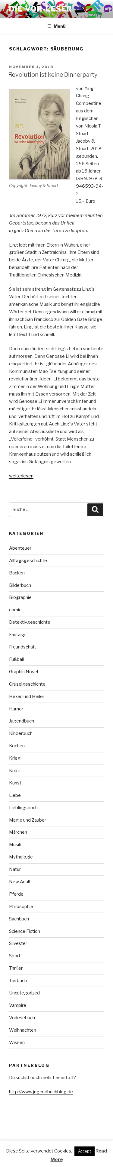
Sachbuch (19, 919)
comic (15, 610)
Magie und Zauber (27, 820)
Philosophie (21, 906)
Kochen (17, 745)
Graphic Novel (23, 671)
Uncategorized (24, 993)
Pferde (16, 894)
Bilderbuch (20, 585)
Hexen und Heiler (26, 696)
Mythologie (21, 857)
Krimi (14, 770)
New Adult (20, 881)
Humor (16, 709)
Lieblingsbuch (23, 807)
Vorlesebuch (22, 1017)
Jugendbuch (21, 721)
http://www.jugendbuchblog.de (41, 1091)
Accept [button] (84, 1151)
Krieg (14, 758)
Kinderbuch (21, 733)
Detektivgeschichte (29, 622)
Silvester (18, 943)
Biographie (20, 597)
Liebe (15, 795)
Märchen (18, 832)
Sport (14, 955)
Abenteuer (20, 548)
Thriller (16, 968)
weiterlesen (21, 476)
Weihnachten (22, 1030)
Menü (60, 26)
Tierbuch (18, 980)
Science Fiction (24, 931)
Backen (17, 573)
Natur (15, 869)
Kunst (15, 783)
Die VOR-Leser (40, 9)
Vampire (17, 1005)
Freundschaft (22, 647)
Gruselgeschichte (27, 684)
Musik (15, 844)
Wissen (17, 1042)
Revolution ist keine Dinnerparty (52, 74)
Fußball (16, 659)
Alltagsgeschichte (28, 560)
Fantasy (17, 634)
